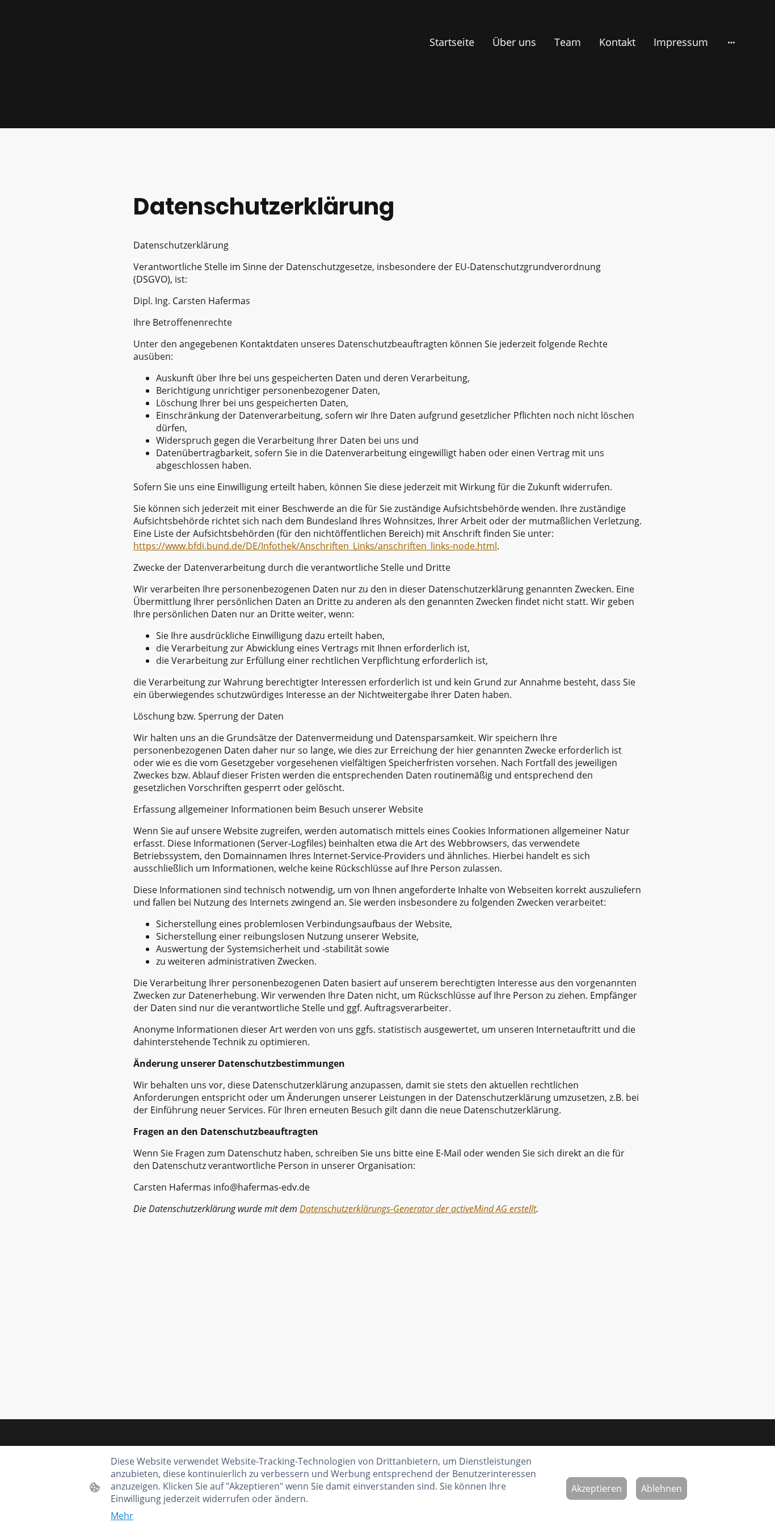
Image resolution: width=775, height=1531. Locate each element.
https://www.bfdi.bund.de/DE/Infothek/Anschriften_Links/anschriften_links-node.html (315, 546)
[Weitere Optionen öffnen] (731, 42)
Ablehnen (661, 1488)
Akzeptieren (596, 1488)
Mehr (122, 1515)
